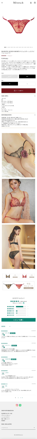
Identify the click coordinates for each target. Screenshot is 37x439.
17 (30, 47)
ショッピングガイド (5, 417)
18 (32, 47)
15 (27, 47)
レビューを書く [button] (18, 320)
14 (25, 47)
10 (19, 47)
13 (24, 47)
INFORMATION (6, 115)
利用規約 (3, 420)
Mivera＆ (20, 435)
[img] (4, 330)
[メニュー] (2, 3)
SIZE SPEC (4, 96)
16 (28, 47)
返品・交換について (5, 418)
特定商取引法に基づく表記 (6, 413)
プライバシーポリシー (5, 415)
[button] (10, 306)
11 (21, 47)
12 (22, 47)
